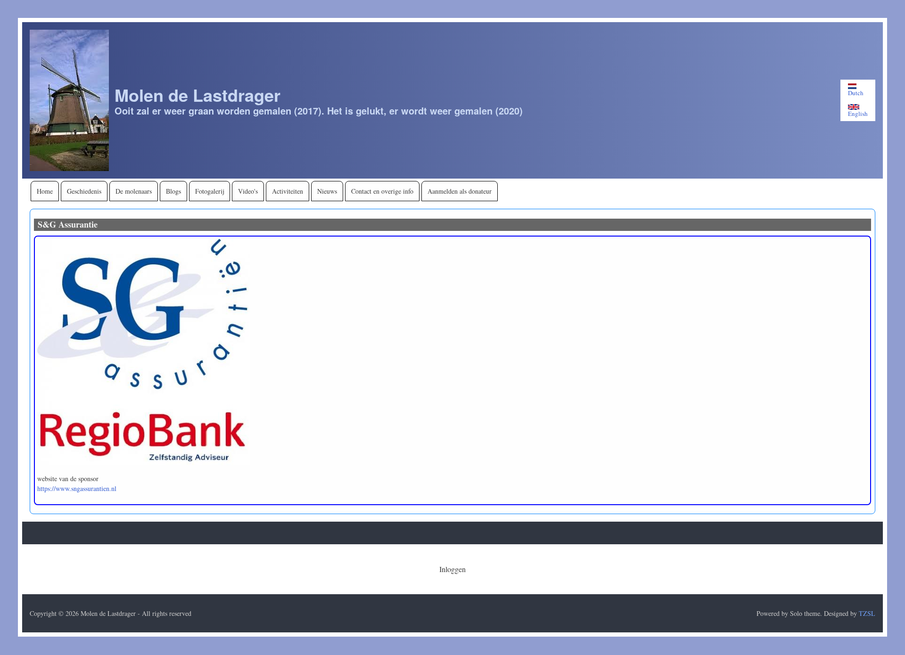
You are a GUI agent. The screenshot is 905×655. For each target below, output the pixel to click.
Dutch (856, 93)
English (858, 113)
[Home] (69, 100)
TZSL (867, 613)
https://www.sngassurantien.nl (76, 488)
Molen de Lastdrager (197, 94)
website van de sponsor (68, 478)
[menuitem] (45, 191)
